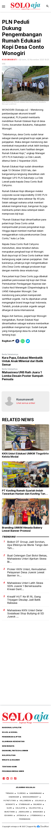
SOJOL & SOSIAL (10, 732)
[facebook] (17, 341)
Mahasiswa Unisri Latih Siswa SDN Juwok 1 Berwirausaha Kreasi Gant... (25, 586)
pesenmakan (24, 819)
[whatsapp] (23, 341)
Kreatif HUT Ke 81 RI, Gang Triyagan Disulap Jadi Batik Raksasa (24, 599)
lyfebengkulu (36, 815)
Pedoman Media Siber (13, 771)
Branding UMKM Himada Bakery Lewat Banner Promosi (22, 529)
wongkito (10, 804)
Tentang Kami (9, 767)
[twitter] (28, 341)
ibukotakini (9, 812)
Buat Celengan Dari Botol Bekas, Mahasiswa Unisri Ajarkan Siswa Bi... (27, 558)
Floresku (21, 793)
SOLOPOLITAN (8, 755)
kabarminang (36, 793)
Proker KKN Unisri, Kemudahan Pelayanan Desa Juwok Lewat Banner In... (26, 572)
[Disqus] (25, 667)
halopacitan (35, 808)
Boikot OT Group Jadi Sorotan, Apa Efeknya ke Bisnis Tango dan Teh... (27, 545)
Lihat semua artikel (25, 403)
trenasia (9, 793)
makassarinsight (31, 797)
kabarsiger (14, 797)
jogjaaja (39, 800)
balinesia (37, 804)
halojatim (20, 808)
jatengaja (21, 815)
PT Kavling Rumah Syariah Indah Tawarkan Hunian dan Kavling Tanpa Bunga (25, 493)
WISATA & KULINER (11, 760)
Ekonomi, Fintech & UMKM (15, 750)
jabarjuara (23, 812)
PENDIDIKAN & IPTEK (11, 737)
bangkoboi (38, 812)
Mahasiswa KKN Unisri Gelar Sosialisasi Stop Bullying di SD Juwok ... (25, 613)
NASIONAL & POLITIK (11, 727)
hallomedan (25, 800)
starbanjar (24, 804)
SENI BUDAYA (8, 746)
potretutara (10, 800)
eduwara (8, 815)
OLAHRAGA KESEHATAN (13, 741)
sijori (9, 808)
